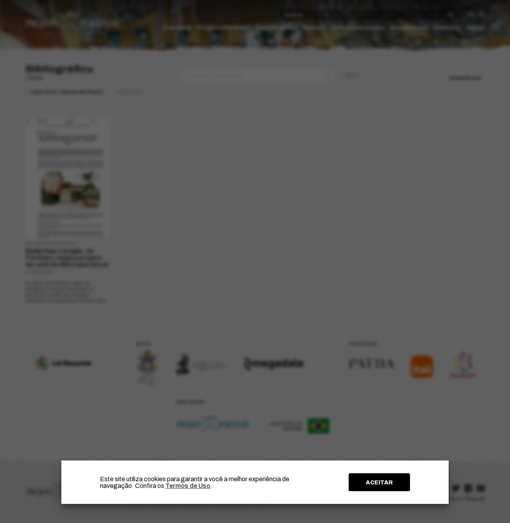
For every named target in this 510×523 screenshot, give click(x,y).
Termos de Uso (187, 485)
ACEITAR (379, 482)
